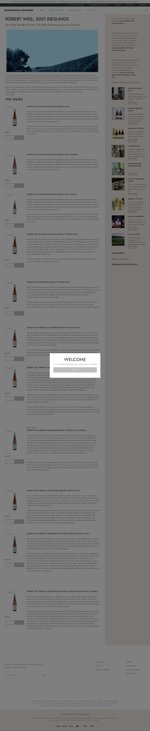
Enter (75, 370)
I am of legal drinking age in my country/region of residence (76, 364)
